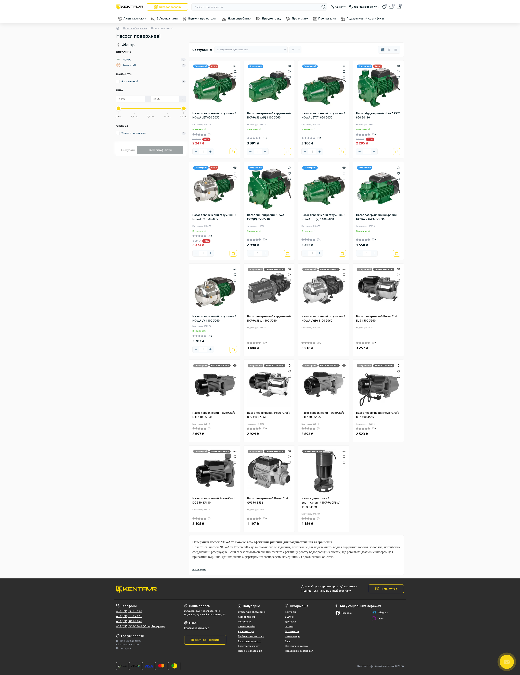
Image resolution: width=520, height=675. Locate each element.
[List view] (389, 50)
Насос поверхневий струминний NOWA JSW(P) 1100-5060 (269, 115)
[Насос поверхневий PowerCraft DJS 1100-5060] (269, 385)
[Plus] (210, 151)
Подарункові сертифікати (299, 650)
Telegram (383, 612)
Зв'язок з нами (167, 18)
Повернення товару (296, 646)
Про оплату (300, 18)
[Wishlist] (234, 71)
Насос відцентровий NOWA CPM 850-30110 (378, 115)
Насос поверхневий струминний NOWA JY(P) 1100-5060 (323, 318)
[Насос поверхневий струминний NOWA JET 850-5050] (214, 86)
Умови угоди (292, 636)
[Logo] (129, 7)
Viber (381, 618)
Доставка (290, 621)
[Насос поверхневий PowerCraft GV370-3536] (269, 471)
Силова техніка (246, 626)
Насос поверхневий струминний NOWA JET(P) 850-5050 (323, 115)
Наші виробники (239, 18)
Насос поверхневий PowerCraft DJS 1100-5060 (268, 415)
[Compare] (234, 77)
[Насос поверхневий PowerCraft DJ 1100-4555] (378, 385)
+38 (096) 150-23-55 (129, 616)
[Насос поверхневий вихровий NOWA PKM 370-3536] (378, 187)
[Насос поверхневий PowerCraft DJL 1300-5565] (323, 385)
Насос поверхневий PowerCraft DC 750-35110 (213, 500)
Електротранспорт (249, 646)
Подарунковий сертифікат (365, 18)
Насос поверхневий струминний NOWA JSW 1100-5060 (269, 318)
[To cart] (233, 151)
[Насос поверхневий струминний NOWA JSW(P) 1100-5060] (269, 86)
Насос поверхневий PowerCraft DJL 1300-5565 (322, 415)
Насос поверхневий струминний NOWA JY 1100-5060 (214, 318)
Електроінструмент (249, 641)
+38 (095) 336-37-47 (129, 611)
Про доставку (271, 18)
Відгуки (289, 616)
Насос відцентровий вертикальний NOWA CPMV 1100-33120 (320, 502)
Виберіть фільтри (160, 150)
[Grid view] (383, 50)
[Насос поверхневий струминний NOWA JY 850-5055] (214, 187)
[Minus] (196, 151)
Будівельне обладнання (251, 611)
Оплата (289, 626)
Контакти (290, 611)
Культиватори (246, 631)
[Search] (324, 7)
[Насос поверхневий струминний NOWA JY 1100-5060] (214, 289)
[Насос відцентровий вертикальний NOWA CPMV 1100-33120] (323, 471)
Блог (287, 641)
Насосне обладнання (135, 28)
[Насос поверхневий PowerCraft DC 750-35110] (214, 471)
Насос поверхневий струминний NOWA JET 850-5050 (214, 115)
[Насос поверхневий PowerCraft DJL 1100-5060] (214, 385)
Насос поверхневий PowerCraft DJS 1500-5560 (377, 318)
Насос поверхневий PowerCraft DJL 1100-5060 (213, 415)
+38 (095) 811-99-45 (129, 621)
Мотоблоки (244, 621)
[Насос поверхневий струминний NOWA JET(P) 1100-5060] (323, 187)
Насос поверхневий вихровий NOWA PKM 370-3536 (376, 217)
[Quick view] (234, 65)
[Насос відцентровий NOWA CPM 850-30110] (378, 86)
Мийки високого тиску (251, 636)
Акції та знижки (135, 18)
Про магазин (327, 18)
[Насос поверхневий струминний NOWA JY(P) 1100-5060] (323, 289)
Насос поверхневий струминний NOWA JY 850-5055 (214, 217)
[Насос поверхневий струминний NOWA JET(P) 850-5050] (323, 86)
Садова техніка (246, 616)
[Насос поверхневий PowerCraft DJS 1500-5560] (378, 289)
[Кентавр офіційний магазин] (187, 588)
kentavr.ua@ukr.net (196, 628)
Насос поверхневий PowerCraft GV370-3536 (268, 500)
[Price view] (396, 50)
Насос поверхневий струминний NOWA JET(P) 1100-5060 (323, 217)
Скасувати (128, 150)
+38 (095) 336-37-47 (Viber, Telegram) (140, 626)
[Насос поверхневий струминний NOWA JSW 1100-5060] (269, 289)
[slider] (118, 108)
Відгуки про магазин (202, 18)
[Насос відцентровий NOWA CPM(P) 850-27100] (269, 187)
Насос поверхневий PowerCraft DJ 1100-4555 (377, 415)
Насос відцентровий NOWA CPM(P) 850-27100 (265, 217)
